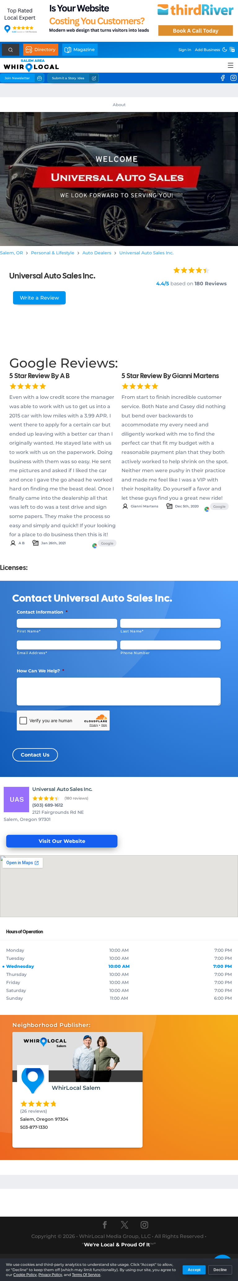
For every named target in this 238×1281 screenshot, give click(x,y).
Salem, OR (11, 253)
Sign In (184, 49)
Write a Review (39, 298)
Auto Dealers (96, 253)
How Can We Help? (40, 671)
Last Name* (132, 631)
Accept (194, 1270)
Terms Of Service (86, 1275)
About (119, 104)
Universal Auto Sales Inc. (146, 253)
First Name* (28, 631)
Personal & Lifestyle (52, 253)
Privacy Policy (50, 1275)
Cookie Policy (25, 1275)
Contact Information (42, 612)
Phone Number (135, 653)
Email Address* (32, 653)
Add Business (207, 49)
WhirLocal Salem (76, 1088)
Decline (220, 1270)
